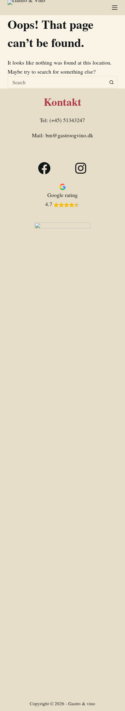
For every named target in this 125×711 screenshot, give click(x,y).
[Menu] (114, 7)
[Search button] (111, 82)
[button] (62, 195)
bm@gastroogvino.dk (69, 135)
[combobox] (57, 82)
